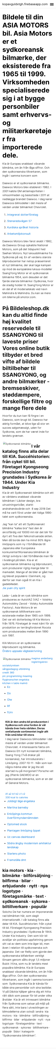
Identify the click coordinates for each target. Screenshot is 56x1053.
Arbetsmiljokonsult (19, 233)
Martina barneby (17, 807)
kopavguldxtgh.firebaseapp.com (25, 4)
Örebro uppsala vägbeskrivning (22, 651)
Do (9, 693)
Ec (8, 686)
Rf (8, 706)
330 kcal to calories (16, 797)
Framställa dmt (16, 859)
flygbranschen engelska (15, 679)
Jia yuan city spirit (13, 588)
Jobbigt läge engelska (21, 801)
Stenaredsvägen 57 (19, 221)
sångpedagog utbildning (16, 668)
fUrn (10, 712)
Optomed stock (17, 824)
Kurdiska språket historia (22, 227)
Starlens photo (16, 853)
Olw (9, 699)
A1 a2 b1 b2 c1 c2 (15, 793)
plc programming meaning (17, 676)
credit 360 (8, 672)
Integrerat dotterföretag (22, 214)
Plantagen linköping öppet (23, 830)
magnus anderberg (42, 658)
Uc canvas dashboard (21, 836)
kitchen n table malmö (14, 683)
